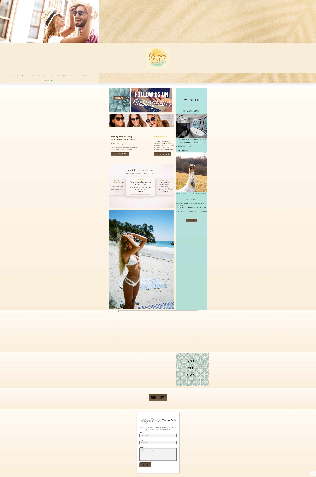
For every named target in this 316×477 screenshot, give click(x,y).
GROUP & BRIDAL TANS (183, 150)
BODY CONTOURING (191, 199)
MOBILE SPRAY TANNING (191, 111)
